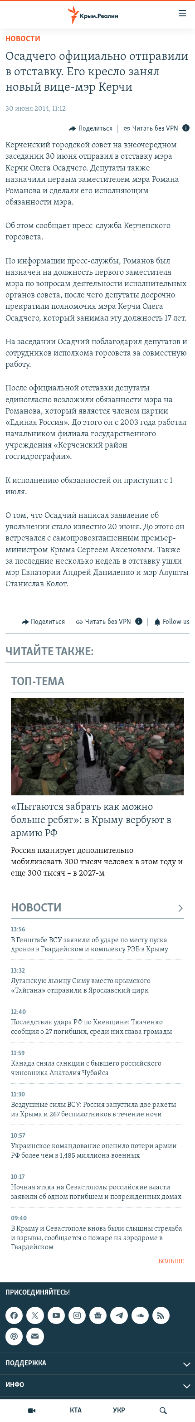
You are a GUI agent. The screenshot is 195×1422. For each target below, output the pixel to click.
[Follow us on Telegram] (118, 1315)
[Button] (90, 129)
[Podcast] (14, 1336)
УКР (119, 1410)
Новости (22, 39)
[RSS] (161, 1315)
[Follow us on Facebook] (14, 1315)
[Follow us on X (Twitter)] (35, 1315)
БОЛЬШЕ (171, 1261)
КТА (76, 1410)
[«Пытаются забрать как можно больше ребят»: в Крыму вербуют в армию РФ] (97, 746)
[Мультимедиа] (31, 1410)
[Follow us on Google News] (98, 1315)
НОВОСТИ (36, 908)
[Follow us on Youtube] (56, 1315)
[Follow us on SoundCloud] (140, 1315)
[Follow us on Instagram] (77, 1315)
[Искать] (163, 1410)
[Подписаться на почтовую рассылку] (35, 1336)
